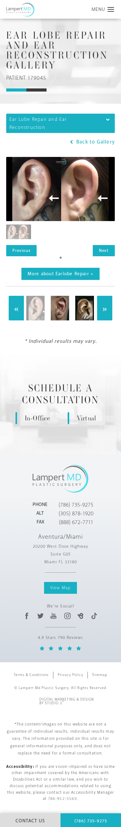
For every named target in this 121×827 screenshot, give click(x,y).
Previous (21, 250)
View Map (60, 587)
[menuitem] (27, 616)
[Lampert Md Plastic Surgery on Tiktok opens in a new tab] (94, 616)
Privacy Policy (70, 675)
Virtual (86, 418)
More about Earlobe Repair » (60, 274)
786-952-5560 (62, 798)
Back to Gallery (95, 141)
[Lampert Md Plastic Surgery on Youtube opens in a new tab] (54, 616)
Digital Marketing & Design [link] (66, 701)
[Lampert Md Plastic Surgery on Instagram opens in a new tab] (67, 616)
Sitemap (99, 675)
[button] (111, 9)
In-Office (38, 418)
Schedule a (60, 394)
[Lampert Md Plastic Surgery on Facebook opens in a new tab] (27, 616)
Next (104, 250)
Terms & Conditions (31, 675)
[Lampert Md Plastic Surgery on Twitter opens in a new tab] (40, 616)
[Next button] (104, 308)
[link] (76, 505)
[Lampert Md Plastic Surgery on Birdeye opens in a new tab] (80, 616)
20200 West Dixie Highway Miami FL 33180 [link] (60, 554)
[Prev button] (16, 308)
